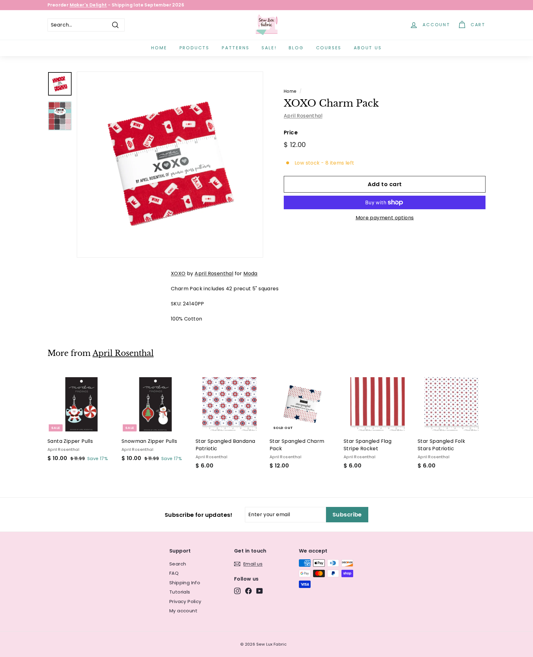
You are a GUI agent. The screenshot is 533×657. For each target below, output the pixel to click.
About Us (368, 48)
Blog (296, 48)
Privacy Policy (185, 601)
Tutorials (179, 592)
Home (159, 48)
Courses (329, 48)
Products (194, 48)
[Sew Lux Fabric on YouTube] (259, 590)
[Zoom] (170, 164)
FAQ (174, 573)
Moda (250, 273)
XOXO (178, 273)
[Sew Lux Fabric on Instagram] (237, 590)
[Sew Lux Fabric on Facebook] (248, 590)
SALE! (269, 48)
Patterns (235, 48)
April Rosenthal (303, 115)
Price (291, 132)
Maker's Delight (88, 5)
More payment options (385, 217)
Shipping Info (184, 582)
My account (183, 610)
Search (177, 564)
